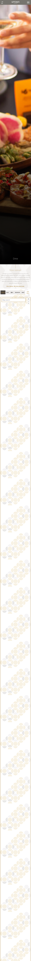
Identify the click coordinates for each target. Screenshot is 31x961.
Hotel (7, 292)
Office (12, 292)
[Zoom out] (28, 301)
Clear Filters (28, 292)
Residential (17, 292)
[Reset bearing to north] (28, 303)
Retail (23, 292)
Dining (2, 292)
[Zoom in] (28, 299)
